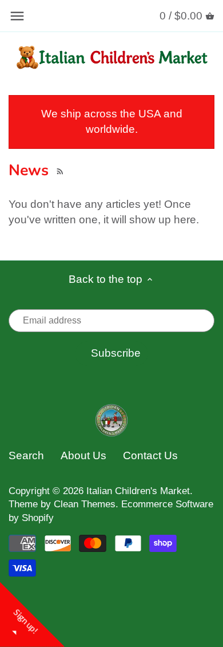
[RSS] (59, 170)
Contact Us (150, 455)
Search (26, 455)
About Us (83, 455)
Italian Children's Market (138, 491)
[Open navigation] (17, 16)
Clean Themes (85, 504)
